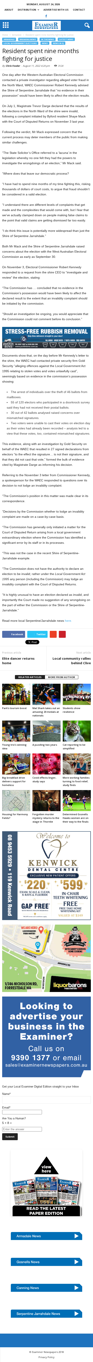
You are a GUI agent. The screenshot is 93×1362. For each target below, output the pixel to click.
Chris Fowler (13, 65)
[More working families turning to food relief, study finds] (77, 763)
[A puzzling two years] (46, 731)
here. (68, 620)
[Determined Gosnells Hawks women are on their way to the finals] (77, 800)
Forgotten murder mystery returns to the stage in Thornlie (45, 818)
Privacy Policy (46, 1357)
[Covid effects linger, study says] (46, 763)
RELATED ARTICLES (30, 677)
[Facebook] (46, 16)
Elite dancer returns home (18, 660)
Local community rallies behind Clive (72, 660)
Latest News (66, 39)
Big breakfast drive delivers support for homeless (14, 781)
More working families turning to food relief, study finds (76, 781)
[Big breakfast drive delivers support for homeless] (16, 763)
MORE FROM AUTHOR (61, 677)
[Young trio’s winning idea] (16, 731)
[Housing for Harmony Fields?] (16, 800)
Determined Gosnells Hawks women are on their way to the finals (75, 818)
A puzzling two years (44, 744)
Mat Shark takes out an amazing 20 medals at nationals (46, 711)
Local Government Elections (20, 43)
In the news (47, 39)
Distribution (27, 9)
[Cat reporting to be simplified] (77, 731)
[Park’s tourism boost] (16, 694)
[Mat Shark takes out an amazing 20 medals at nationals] (46, 694)
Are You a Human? (14, 1121)
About (9, 9)
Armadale (9, 39)
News (45, 43)
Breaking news (28, 39)
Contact (79, 9)
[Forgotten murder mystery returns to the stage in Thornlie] (46, 800)
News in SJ (58, 43)
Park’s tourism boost (14, 708)
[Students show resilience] (77, 694)
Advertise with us (56, 9)
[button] (86, 25)
